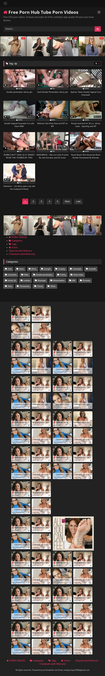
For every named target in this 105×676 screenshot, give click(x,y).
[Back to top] (97, 668)
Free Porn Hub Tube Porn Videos (42, 12)
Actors (15, 247)
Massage (42, 280)
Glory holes (78, 275)
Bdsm (33, 269)
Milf (73, 280)
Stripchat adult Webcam (20, 251)
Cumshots (12, 275)
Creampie (77, 269)
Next (67, 201)
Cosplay (61, 269)
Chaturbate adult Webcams (22, 254)
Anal (10, 269)
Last (78, 201)
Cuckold (92, 269)
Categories (17, 241)
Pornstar (86, 280)
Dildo (26, 275)
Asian (21, 269)
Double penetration (44, 275)
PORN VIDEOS (19, 237)
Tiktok (52, 286)
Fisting (63, 275)
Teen (10, 286)
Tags (14, 244)
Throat (40, 286)
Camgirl (47, 269)
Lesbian (26, 280)
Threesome (25, 286)
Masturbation (59, 280)
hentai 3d (12, 280)
